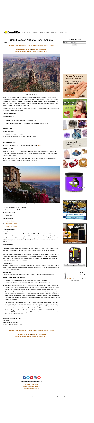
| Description (22, 45)
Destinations (35, 32)
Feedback (41, 396)
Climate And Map (10, 221)
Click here (70, 278)
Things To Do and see (11, 226)
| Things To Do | (32, 45)
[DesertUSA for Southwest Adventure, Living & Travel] (12, 32)
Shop (66, 32)
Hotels (66, 396)
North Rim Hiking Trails (39, 49)
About (31, 396)
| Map (16, 45)
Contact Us (35, 396)
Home (23, 32)
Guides (28, 32)
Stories (61, 32)
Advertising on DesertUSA (58, 396)
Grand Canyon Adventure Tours (37, 51)
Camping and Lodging (11, 223)
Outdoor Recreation (44, 32)
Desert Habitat (54, 32)
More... (40, 145)
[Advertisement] (47, 17)
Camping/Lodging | (43, 45)
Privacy (45, 396)
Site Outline (49, 396)
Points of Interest (21, 51)
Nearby (51, 45)
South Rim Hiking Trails (23, 49)
